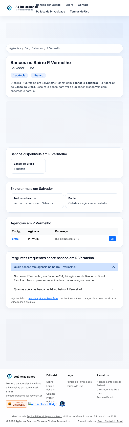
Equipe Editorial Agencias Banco (44, 416)
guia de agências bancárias (43, 298)
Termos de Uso (79, 11)
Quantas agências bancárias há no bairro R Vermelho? (48, 289)
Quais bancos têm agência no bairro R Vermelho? (45, 267)
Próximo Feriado (105, 397)
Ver (112, 238)
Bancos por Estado (48, 4)
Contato (83, 4)
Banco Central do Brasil (110, 421)
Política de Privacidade (50, 11)
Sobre (69, 4)
